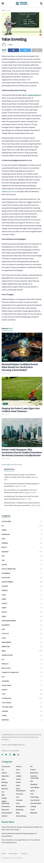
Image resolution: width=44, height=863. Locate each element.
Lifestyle (5, 634)
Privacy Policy (13, 854)
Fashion (5, 586)
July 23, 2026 (6, 414)
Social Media (6, 685)
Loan (4, 638)
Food (4, 595)
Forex (4, 599)
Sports (4, 690)
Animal (4, 530)
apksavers (6, 534)
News (8, 10)
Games (4, 608)
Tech (3, 694)
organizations (11, 191)
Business (5, 552)
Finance (5, 590)
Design (4, 565)
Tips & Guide (6, 703)
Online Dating (7, 655)
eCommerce (6, 573)
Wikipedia (5, 720)
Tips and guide (7, 707)
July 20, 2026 (6, 373)
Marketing (6, 646)
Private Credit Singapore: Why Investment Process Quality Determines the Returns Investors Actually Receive (22, 452)
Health (4, 612)
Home (3, 10)
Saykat (10, 45)
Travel (4, 715)
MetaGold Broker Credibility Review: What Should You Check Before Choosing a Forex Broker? (20, 367)
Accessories (6, 521)
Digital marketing (9, 569)
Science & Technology (10, 672)
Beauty (4, 547)
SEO (3, 677)
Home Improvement (9, 621)
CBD (3, 560)
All (3, 526)
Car (3, 556)
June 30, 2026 (6, 458)
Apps (3, 539)
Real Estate (6, 668)
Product (5, 664)
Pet (3, 659)
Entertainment (7, 582)
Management (6, 642)
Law (3, 629)
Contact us (24, 854)
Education (6, 578)
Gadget (4, 603)
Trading (5, 711)
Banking (5, 543)
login (8, 464)
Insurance (6, 625)
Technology (6, 698)
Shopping (5, 681)
